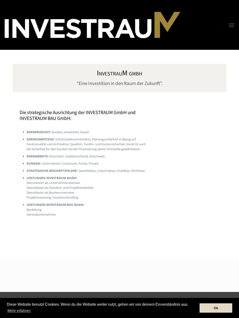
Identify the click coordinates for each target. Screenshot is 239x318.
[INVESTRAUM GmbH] (92, 25)
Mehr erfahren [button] (19, 311)
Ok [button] (216, 308)
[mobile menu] (231, 25)
